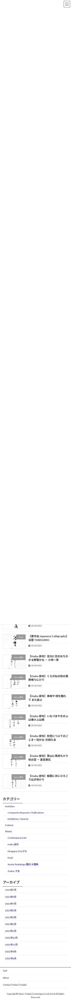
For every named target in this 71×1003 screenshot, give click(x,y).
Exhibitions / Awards (18, 818)
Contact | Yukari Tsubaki (15, 984)
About (6, 977)
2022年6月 (10, 958)
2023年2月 (10, 924)
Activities (10, 806)
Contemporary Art (17, 837)
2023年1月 (10, 931)
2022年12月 (11, 938)
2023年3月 (10, 917)
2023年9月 (10, 896)
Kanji (10, 857)
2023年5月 (10, 910)
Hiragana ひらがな (17, 851)
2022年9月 (10, 951)
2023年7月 (10, 903)
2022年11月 (11, 944)
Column (9, 825)
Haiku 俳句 (13, 844)
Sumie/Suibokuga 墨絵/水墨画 (23, 864)
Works (8, 831)
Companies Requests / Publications (26, 812)
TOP (5, 970)
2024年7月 (10, 890)
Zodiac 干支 (14, 871)
